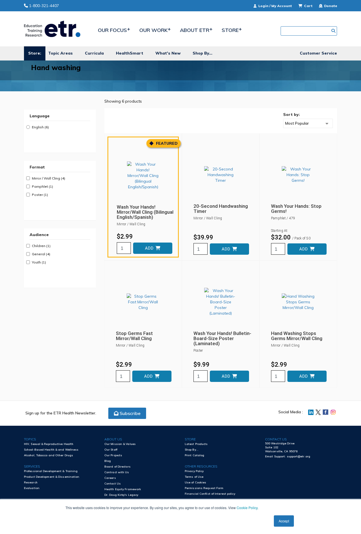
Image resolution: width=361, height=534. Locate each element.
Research (31, 482)
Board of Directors (117, 466)
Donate (330, 6)
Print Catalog (194, 455)
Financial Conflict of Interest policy (210, 494)
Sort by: (291, 114)
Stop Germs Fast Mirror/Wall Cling (134, 336)
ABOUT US (113, 439)
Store (230, 30)
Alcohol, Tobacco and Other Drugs (48, 455)
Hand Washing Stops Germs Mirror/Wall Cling (296, 336)
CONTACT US (276, 439)
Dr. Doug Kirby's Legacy (121, 495)
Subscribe (129, 413)
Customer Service (318, 53)
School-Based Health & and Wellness (51, 449)
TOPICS (30, 439)
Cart (308, 6)
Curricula (94, 53)
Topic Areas (60, 53)
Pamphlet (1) (42, 186)
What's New (167, 53)
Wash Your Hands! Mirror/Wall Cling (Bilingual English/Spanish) (145, 212)
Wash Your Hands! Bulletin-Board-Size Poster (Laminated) (222, 338)
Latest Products (196, 444)
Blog (107, 461)
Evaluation (31, 488)
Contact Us (112, 483)
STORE (190, 439)
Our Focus (112, 30)
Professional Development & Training (51, 471)
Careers (110, 478)
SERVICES (32, 466)
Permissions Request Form (204, 488)
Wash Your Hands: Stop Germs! (296, 209)
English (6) (40, 127)
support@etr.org (299, 456)
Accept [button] (284, 520)
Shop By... (202, 53)
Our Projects (113, 455)
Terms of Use (194, 477)
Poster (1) (40, 195)
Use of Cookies (195, 482)
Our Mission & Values (120, 444)
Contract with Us (116, 472)
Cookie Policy (247, 507)
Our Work (153, 30)
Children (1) (41, 246)
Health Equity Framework (122, 489)
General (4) (41, 254)
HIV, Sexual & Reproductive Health (48, 444)
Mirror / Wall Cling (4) (48, 178)
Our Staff (110, 449)
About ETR (194, 30)
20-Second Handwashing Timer (220, 209)
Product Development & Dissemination (52, 477)
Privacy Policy (194, 471)
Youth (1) (39, 262)
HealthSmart (129, 53)
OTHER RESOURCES (201, 466)
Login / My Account (275, 6)
